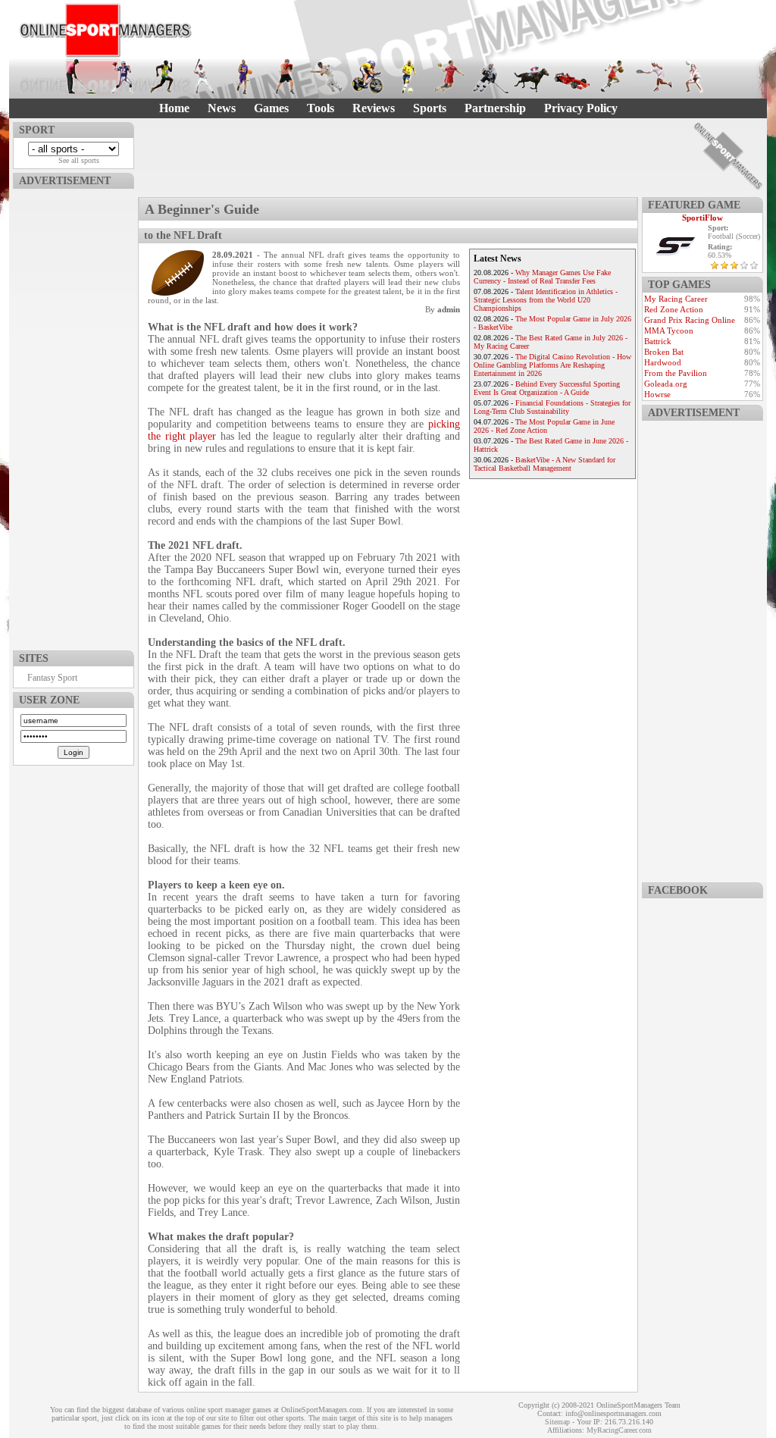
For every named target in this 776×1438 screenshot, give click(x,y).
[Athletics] (163, 77)
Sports (429, 108)
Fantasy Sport (52, 677)
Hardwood (662, 362)
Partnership (495, 108)
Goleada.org (665, 383)
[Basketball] (245, 77)
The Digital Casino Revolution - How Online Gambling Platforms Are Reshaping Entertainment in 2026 (552, 365)
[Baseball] (204, 77)
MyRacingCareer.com (619, 1430)
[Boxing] (286, 77)
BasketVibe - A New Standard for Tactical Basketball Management (544, 464)
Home (174, 108)
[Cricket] (327, 77)
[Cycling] (367, 77)
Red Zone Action (673, 309)
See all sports (78, 160)
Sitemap (557, 1422)
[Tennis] (654, 77)
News (222, 108)
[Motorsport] (572, 77)
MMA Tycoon (668, 330)
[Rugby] (613, 77)
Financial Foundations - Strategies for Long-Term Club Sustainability (552, 407)
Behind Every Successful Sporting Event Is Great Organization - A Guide (547, 388)
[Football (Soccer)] (408, 77)
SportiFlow (702, 217)
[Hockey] (490, 77)
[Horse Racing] (531, 77)
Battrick (657, 341)
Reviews (373, 108)
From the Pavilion (675, 373)
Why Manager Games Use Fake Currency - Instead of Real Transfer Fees (542, 276)
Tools (320, 108)
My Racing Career (676, 298)
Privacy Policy (581, 108)
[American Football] (122, 77)
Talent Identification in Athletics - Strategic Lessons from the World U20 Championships (546, 299)
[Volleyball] (695, 77)
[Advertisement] (73, 416)
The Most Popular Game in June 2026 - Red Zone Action (544, 426)
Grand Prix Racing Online (689, 319)
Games (271, 108)
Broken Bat (664, 351)
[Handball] (449, 77)
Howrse (657, 394)
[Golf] (81, 77)
